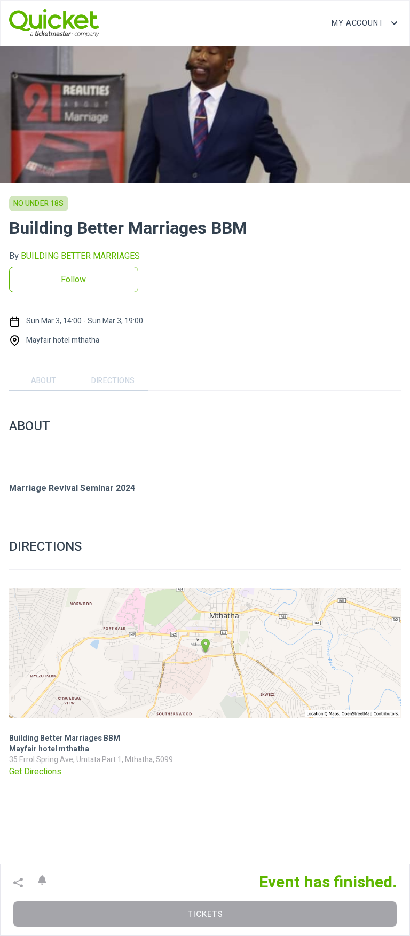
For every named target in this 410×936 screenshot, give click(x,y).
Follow (73, 279)
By (74, 256)
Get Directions (35, 771)
